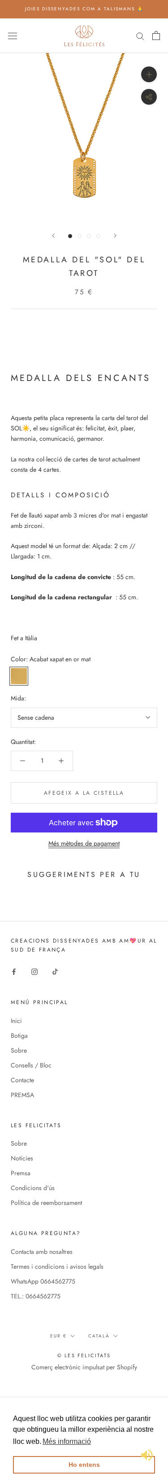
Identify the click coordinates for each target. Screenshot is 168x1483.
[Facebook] (14, 971)
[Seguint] (115, 236)
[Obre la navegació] (12, 35)
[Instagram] (34, 971)
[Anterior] (53, 236)
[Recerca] (140, 35)
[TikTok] (55, 971)
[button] (66, 1441)
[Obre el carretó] (156, 35)
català (99, 1335)
